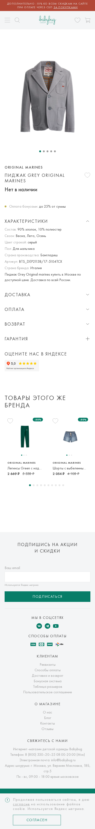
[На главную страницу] (47, 20)
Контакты (47, 723)
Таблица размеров (47, 686)
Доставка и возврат (47, 675)
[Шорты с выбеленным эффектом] (70, 436)
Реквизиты (48, 664)
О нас (47, 712)
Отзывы (47, 728)
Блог (47, 717)
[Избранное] (77, 20)
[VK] (39, 626)
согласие (21, 804)
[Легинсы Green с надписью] (25, 436)
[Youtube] (56, 626)
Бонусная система (48, 681)
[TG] (47, 626)
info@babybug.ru (63, 760)
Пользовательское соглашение (47, 692)
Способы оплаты (48, 670)
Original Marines (24, 167)
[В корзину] (87, 20)
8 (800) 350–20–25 (40, 754)
